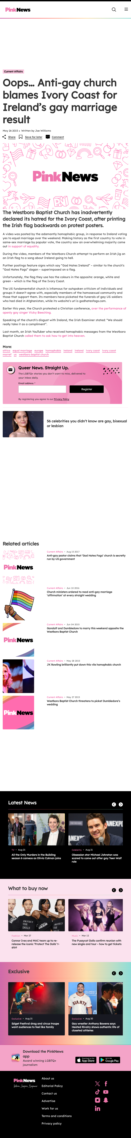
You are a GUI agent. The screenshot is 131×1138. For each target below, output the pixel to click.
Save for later (33, 137)
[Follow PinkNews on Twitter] (97, 1084)
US (15, 354)
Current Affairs (13, 71)
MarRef (7, 354)
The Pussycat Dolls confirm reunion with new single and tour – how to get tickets (96, 942)
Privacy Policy (61, 399)
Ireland (67, 350)
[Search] (114, 10)
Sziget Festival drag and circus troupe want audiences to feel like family (35, 1025)
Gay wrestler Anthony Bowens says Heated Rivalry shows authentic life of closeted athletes (95, 1027)
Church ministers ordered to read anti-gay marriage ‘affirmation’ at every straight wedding (79, 593)
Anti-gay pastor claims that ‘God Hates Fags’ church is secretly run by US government (86, 557)
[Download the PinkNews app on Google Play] (109, 1060)
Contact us (49, 1093)
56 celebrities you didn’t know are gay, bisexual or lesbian (87, 423)
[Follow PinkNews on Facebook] (105, 1084)
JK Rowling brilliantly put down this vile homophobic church (84, 664)
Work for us (50, 1108)
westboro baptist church (34, 354)
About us (48, 1078)
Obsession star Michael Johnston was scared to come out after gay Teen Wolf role (97, 858)
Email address (31, 383)
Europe (38, 350)
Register (86, 389)
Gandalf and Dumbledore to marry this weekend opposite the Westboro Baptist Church (85, 630)
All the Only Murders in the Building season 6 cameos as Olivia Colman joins (36, 856)
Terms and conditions (57, 1116)
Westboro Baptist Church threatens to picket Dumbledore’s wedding (83, 702)
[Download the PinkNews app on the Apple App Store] (85, 1060)
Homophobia (53, 350)
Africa (6, 350)
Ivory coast (93, 350)
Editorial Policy (52, 1086)
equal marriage (22, 350)
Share (12, 137)
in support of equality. (23, 246)
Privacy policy (52, 1123)
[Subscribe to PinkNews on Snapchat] (106, 1101)
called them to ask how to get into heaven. (55, 335)
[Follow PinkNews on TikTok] (97, 1093)
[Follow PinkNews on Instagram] (97, 1101)
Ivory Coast (109, 350)
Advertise (48, 1101)
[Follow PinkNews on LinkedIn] (97, 1109)
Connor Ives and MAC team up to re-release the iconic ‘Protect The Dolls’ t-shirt (35, 944)
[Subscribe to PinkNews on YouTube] (106, 1093)
